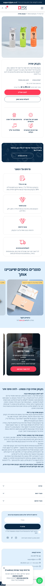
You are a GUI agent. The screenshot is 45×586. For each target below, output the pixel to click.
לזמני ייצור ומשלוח (23, 80)
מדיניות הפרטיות (22, 578)
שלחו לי (22, 527)
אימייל (22, 520)
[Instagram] (16, 538)
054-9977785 (35, 556)
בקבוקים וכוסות (32, 14)
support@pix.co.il (33, 559)
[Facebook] (11, 538)
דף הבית (40, 14)
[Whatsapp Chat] (39, 580)
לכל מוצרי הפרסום (23, 369)
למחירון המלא (36, 80)
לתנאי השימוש (18, 576)
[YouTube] (7, 538)
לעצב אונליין (22, 92)
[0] (6, 8)
